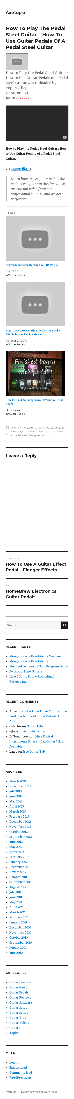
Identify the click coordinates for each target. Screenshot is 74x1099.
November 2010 (20, 932)
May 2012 (15, 847)
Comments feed (20, 1072)
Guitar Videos (19, 1022)
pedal (17, 435)
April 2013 (16, 806)
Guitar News (18, 987)
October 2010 (18, 937)
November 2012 (20, 826)
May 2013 (15, 801)
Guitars (14, 1028)
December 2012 (20, 821)
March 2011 (17, 912)
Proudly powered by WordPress (38, 1092)
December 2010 (20, 927)
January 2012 (18, 862)
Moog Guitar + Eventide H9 (28, 661)
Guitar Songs (18, 1012)
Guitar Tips (28, 431)
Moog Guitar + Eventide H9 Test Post (36, 656)
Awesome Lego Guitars (25, 671)
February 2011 (19, 917)
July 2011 (15, 892)
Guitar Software (20, 1002)
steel (24, 435)
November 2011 (20, 872)
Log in (13, 1062)
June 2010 (16, 952)
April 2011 (16, 907)
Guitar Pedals (13, 431)
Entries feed (18, 1067)
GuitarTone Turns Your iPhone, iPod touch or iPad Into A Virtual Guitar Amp (38, 716)
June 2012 (16, 842)
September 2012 (20, 836)
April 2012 (16, 852)
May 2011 (15, 902)
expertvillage (20, 169)
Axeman (16, 427)
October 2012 (18, 831)
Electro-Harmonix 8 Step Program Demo (38, 666)
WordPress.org (20, 1077)
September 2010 (20, 942)
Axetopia (15, 12)
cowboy (59, 431)
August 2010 (18, 947)
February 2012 (19, 857)
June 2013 (16, 796)
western (41, 435)
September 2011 (20, 882)
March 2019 (17, 781)
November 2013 (20, 786)
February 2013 (19, 816)
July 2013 (15, 791)
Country (48, 431)
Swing (32, 435)
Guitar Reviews (20, 997)
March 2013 (17, 811)
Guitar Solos (18, 1007)
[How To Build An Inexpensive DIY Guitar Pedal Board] (35, 373)
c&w (40, 431)
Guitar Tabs (35, 726)
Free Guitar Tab (33, 751)
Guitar (9, 435)
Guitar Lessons (55, 427)
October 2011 (18, 877)
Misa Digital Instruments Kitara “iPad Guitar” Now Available (36, 741)
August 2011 (17, 887)
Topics (14, 1033)
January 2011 (18, 922)
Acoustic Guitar (34, 731)
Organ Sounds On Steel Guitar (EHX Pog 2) (32, 265)
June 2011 (15, 897)
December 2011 (19, 867)
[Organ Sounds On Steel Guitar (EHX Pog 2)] (35, 238)
